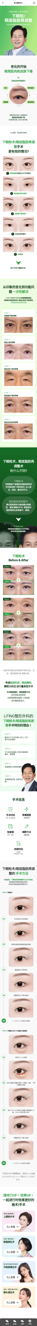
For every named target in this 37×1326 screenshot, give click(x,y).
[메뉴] (33, 3)
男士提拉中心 (18, 3)
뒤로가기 (3, 3)
